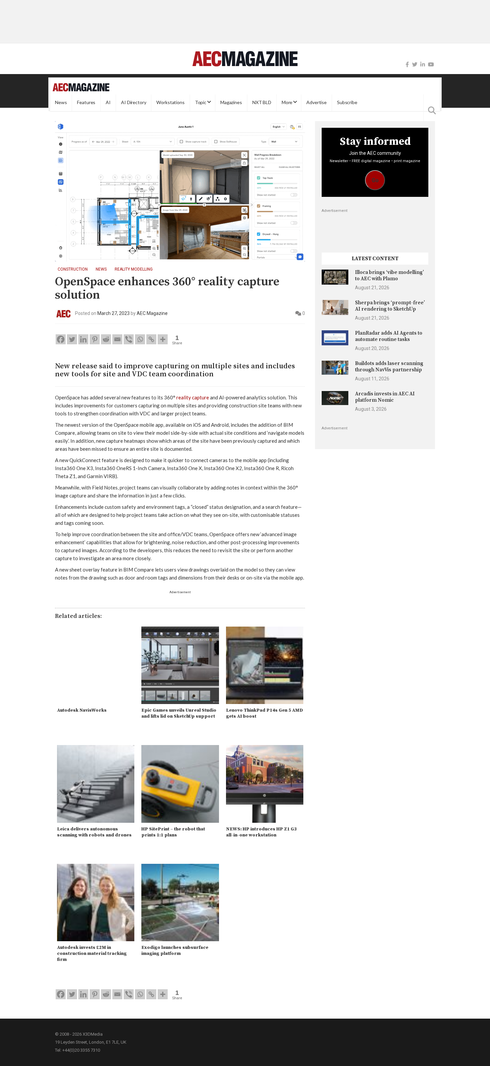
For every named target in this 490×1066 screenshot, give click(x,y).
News (61, 102)
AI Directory (133, 102)
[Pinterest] (95, 339)
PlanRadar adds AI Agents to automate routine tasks (388, 336)
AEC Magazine (152, 313)
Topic (200, 102)
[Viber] (129, 339)
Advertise (316, 102)
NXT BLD (261, 102)
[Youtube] (431, 64)
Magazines (231, 102)
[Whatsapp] (140, 339)
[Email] (117, 339)
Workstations (170, 102)
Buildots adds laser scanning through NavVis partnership (389, 366)
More (287, 102)
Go (375, 180)
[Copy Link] (151, 339)
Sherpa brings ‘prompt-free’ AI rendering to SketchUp (390, 306)
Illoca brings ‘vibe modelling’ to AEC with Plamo (389, 275)
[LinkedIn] (422, 64)
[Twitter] (414, 64)
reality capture (192, 397)
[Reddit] (106, 339)
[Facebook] (407, 64)
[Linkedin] (83, 339)
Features (86, 102)
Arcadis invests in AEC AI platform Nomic (385, 397)
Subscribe (347, 102)
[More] (163, 339)
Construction (73, 269)
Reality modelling (134, 269)
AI (108, 102)
